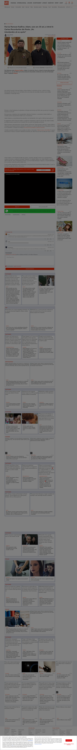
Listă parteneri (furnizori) (38, 744)
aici (12, 745)
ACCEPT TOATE (68, 740)
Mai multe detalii (30, 740)
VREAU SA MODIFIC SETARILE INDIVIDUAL (69, 744)
